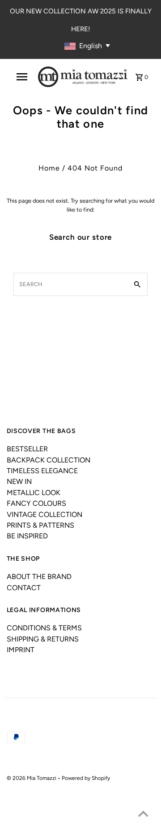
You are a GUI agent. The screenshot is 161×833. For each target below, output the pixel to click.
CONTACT (24, 587)
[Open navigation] (21, 77)
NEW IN (19, 481)
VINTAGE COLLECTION (44, 514)
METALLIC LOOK (33, 492)
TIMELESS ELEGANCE (42, 470)
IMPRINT (20, 650)
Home (49, 168)
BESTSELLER (27, 449)
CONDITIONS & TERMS (44, 628)
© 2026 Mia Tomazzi (32, 778)
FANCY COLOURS (36, 503)
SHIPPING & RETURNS (43, 639)
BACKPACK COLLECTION (48, 460)
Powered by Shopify (86, 778)
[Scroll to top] (143, 815)
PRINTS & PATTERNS (40, 525)
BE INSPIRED (27, 536)
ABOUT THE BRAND (39, 576)
